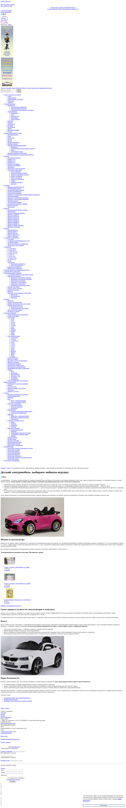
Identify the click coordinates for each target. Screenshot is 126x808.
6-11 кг (13, 322)
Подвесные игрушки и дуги (16, 365)
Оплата (3, 714)
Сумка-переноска (13, 357)
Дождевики (11, 167)
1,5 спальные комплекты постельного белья (20, 274)
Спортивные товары (17, 151)
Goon (12, 327)
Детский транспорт (9, 104)
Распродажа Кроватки (14, 453)
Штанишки (14, 408)
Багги (12, 114)
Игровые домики (13, 144)
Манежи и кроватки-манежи (16, 187)
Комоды (6, 228)
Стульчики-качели (13, 242)
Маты (12, 150)
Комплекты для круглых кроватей (21, 277)
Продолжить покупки (19, 751)
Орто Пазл (11, 390)
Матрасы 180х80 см (13, 222)
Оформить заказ (5, 760)
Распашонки (14, 419)
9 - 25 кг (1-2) (11, 256)
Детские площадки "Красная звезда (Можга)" (21, 154)
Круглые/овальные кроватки (16, 190)
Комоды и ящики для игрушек (16, 388)
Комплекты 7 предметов (18, 284)
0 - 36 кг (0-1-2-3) (13, 253)
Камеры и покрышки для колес (20, 174)
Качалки (10, 385)
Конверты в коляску (17, 182)
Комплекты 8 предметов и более (20, 285)
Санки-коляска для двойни (15, 99)
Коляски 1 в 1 (12, 159)
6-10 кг (13, 343)
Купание (6, 299)
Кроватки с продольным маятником (18, 199)
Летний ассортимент (17, 430)
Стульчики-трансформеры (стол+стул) (19, 240)
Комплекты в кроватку (14, 276)
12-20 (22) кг (14, 337)
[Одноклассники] (5, 14)
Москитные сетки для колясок (16, 168)
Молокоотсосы (15, 374)
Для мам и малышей (10, 313)
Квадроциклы (15, 116)
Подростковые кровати (14, 188)
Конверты (10, 397)
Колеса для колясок (16, 176)
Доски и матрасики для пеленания (18, 314)
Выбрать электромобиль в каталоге (11, 605)
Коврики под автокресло (15, 268)
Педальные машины (13, 130)
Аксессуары (11, 207)
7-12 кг (13, 345)
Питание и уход (15, 376)
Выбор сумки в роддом (11, 699)
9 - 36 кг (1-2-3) (12, 257)
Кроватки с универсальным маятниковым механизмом (24, 194)
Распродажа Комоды (14, 454)
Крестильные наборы (14, 443)
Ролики (10, 131)
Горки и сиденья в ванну (15, 302)
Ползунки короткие (16, 407)
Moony (13, 334)
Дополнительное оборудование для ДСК (23, 148)
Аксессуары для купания (15, 310)
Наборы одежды (12, 437)
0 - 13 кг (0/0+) (12, 248)
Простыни (14, 297)
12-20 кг (13, 325)
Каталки (10, 122)
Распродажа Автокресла (15, 456)
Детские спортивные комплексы (17, 145)
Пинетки (13, 423)
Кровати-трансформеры (15, 191)
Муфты (13, 181)
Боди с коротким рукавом (18, 402)
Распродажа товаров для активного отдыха (20, 448)
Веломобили (11, 127)
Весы (12, 371)
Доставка (3, 712)
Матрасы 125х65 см (13, 216)
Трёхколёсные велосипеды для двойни (22, 110)
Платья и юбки (12, 439)
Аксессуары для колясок (15, 170)
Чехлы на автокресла (17, 265)
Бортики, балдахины (14, 287)
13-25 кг (13, 339)
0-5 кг (12, 319)
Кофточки (10, 414)
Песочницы (11, 138)
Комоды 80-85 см (13, 233)
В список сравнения (7, 751)
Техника (10, 370)
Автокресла (7, 247)
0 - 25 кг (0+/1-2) (12, 251)
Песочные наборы (13, 134)
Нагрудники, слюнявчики (15, 445)
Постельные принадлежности (13, 273)
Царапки (13, 426)
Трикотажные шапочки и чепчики (21, 433)
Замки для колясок (16, 177)
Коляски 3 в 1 (12, 162)
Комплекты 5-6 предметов (18, 282)
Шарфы (13, 436)
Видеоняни (14, 373)
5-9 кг (12, 342)
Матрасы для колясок (14, 227)
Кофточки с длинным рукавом (20, 416)
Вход (9, 12)
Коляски (6, 156)
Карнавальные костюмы (15, 442)
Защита (10, 128)
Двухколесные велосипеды (19, 108)
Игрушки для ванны (13, 311)
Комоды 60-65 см (13, 230)
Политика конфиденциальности (10, 739)
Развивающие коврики (14, 363)
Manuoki (13, 330)
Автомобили (14, 113)
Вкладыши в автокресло (18, 264)
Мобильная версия (6, 733)
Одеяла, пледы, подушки (15, 288)
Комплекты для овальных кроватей (21, 279)
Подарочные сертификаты (12, 460)
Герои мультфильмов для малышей (18, 380)
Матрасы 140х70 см (13, 217)
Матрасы (6, 208)
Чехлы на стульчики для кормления (18, 244)
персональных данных (13, 779)
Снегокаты (11, 101)
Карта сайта (4, 736)
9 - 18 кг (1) (11, 254)
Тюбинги (10, 102)
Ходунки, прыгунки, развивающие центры (16, 270)
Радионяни (14, 377)
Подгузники (11, 317)
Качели (10, 141)
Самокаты (10, 121)
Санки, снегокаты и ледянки (12, 94)
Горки (9, 136)
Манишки (14, 431)
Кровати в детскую (13, 391)
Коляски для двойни (13, 164)
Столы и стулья (12, 387)
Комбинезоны (12, 410)
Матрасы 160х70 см (13, 219)
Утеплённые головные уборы (19, 434)
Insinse (13, 328)
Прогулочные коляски (14, 157)
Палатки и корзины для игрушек (17, 153)
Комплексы (14, 147)
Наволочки (14, 294)
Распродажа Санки (13, 459)
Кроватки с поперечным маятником (18, 197)
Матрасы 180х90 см (13, 224)
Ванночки (10, 300)
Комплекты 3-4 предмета (18, 280)
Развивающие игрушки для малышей (18, 368)
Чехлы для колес (16, 171)
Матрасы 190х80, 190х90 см (16, 225)
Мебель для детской (10, 382)
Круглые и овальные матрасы (16, 213)
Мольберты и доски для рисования (18, 383)
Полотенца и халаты (17, 307)
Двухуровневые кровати (15, 202)
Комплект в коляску (13, 290)
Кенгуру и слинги (13, 359)
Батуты (10, 139)
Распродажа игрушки (14, 450)
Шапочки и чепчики (14, 428)
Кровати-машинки (13, 196)
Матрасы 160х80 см (13, 221)
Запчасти (13, 184)
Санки (9, 96)
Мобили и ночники (13, 362)
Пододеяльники (15, 296)
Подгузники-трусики (14, 336)
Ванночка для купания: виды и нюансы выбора (18, 701)
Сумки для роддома (13, 316)
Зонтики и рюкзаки (13, 440)
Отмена (3, 768)
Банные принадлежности (15, 305)
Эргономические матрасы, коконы (18, 210)
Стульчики (11, 239)
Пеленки (10, 291)
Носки (13, 422)
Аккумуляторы (15, 119)
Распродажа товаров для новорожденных (20, 457)
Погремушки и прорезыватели (16, 367)
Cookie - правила (6, 742)
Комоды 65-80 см (13, 231)
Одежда (6, 393)
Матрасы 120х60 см (13, 214)
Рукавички (14, 425)
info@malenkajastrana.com (8, 723)
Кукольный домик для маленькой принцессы (17, 698)
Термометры (14, 379)
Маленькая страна (7, 731)
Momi (12, 333)
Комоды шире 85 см (13, 234)
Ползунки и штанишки (14, 403)
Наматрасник (11, 211)
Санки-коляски (12, 98)
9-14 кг (13, 323)
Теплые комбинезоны (14, 396)
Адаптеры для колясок (17, 179)
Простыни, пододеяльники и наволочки (19, 293)
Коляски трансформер (14, 165)
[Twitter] (2, 14)
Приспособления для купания (19, 308)
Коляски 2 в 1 (12, 161)
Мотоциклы (14, 118)
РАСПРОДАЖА (9, 446)
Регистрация (4, 12)
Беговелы (10, 125)
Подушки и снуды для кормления (17, 360)
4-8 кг (12, 320)
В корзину (7, 570)
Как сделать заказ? (6, 717)
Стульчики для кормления (11, 237)
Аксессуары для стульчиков (16, 245)
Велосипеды (11, 105)
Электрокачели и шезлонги (12, 271)
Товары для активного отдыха (13, 133)
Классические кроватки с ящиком (17, 204)
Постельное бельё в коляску (19, 173)
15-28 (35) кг (14, 340)
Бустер (9, 260)
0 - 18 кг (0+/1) (12, 250)
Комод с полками (13, 236)
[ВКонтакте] (4, 14)
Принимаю (103, 805)
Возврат (3, 716)
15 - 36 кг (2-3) (12, 259)
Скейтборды (11, 124)
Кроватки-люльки (13, 201)
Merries (13, 331)
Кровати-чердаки (13, 205)
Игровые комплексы (14, 142)
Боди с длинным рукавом (18, 400)
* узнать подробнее (6, 10)
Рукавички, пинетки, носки (16, 420)
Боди (9, 399)
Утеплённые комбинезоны (18, 413)
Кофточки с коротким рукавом (20, 417)
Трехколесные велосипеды (19, 107)
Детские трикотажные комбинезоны (21, 411)
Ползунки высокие (16, 405)
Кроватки (7, 185)
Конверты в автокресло (14, 267)
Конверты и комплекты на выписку (18, 394)
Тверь (9, 24)
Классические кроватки (14, 193)
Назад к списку (5, 708)
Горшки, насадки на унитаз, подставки (19, 304)
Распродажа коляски (13, 451)
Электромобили (12, 111)
